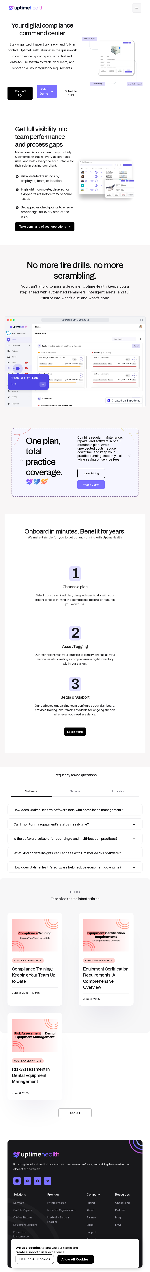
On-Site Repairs (22, 1210)
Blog (118, 1217)
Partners (92, 1217)
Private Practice (56, 1202)
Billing (90, 1224)
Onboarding (122, 1202)
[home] (26, 8)
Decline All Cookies (34, 1259)
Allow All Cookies (75, 1259)
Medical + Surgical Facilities (58, 1219)
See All (75, 1113)
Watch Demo (91, 484)
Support (91, 1232)
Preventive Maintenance (21, 1234)
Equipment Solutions (25, 1224)
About (90, 1210)
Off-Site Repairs (22, 1217)
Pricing (91, 1202)
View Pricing (91, 473)
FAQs (118, 1224)
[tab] (31, 791)
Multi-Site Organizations (61, 1210)
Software (18, 1202)
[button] (136, 8)
